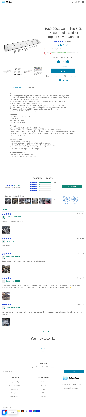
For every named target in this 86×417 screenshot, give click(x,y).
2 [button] (40, 331)
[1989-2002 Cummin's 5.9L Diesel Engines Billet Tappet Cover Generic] (7, 71)
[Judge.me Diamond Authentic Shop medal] (66, 199)
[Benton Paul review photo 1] (6, 296)
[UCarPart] (7, 2)
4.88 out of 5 (18, 185)
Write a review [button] (71, 186)
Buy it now (63, 71)
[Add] (67, 61)
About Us (42, 382)
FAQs (43, 393)
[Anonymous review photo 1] (6, 269)
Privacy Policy (15, 393)
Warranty (42, 389)
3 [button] (43, 331)
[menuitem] (72, 2)
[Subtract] (58, 61)
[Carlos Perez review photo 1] (6, 322)
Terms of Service (14, 396)
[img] (6, 214)
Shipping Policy (15, 382)
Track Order (43, 396)
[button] (72, 2)
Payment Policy (15, 389)
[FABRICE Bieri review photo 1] (6, 230)
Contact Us (43, 385)
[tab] (17, 88)
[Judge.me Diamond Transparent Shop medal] (74, 199)
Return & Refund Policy (15, 385)
